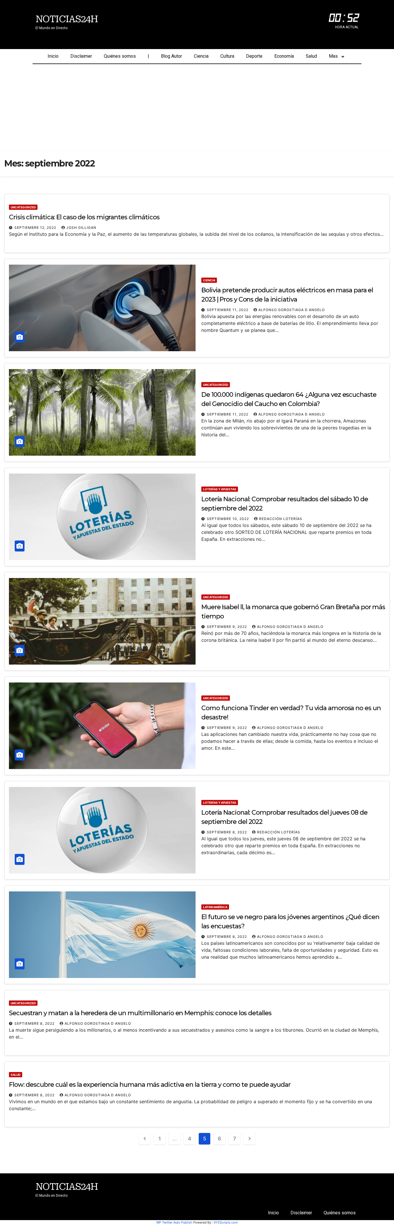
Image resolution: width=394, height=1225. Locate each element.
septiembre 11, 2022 (228, 310)
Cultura (227, 56)
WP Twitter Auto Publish (174, 1222)
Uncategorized (23, 207)
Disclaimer (81, 56)
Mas (333, 56)
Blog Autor (171, 56)
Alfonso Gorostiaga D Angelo (291, 310)
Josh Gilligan (81, 227)
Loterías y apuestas (219, 489)
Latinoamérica (215, 907)
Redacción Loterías (280, 519)
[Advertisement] (197, 107)
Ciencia (201, 56)
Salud (311, 56)
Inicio (53, 56)
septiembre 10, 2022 (228, 519)
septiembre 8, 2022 (227, 832)
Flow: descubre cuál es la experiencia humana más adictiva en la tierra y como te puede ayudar (149, 1085)
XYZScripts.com (226, 1222)
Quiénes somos (120, 56)
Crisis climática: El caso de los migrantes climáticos (84, 217)
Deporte (254, 56)
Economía (284, 56)
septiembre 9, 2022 (227, 626)
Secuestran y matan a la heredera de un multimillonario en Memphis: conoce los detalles (140, 1013)
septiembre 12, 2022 (35, 227)
